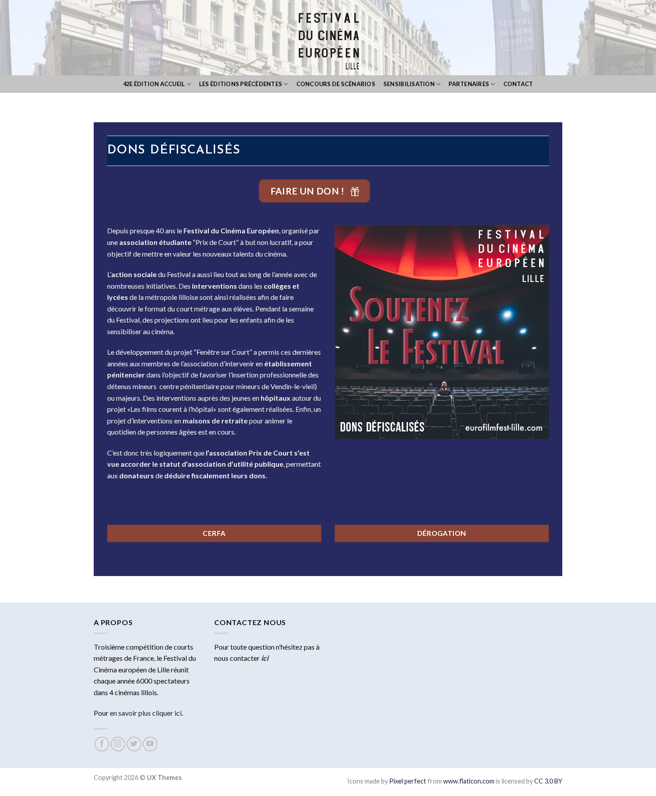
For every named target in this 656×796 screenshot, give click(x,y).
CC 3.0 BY (548, 781)
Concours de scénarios (335, 83)
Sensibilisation (409, 83)
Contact (518, 83)
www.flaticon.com (468, 781)
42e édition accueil (154, 83)
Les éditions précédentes (240, 83)
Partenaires (468, 83)
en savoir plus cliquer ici (146, 713)
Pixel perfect (407, 781)
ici (264, 658)
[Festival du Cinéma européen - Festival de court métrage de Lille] (328, 37)
